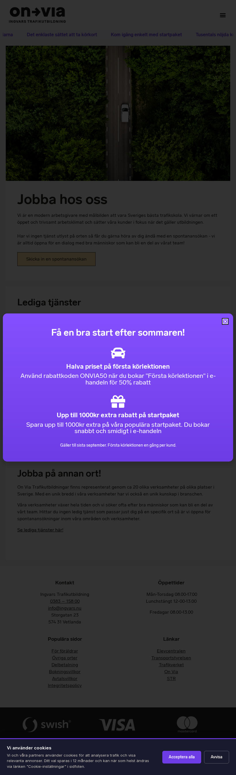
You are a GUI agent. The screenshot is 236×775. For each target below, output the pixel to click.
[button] (225, 321)
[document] (118, 387)
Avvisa (216, 757)
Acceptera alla (182, 757)
